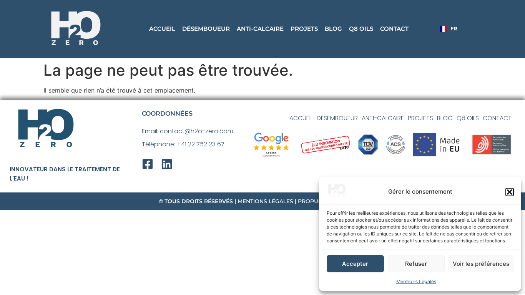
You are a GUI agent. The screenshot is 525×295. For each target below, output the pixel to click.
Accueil (162, 28)
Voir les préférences (481, 263)
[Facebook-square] (147, 164)
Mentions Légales (416, 281)
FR (453, 28)
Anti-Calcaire (260, 28)
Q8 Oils (361, 28)
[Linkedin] (167, 164)
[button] (509, 192)
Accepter (355, 263)
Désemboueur (206, 28)
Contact (394, 28)
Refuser (416, 263)
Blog (333, 28)
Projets (304, 28)
